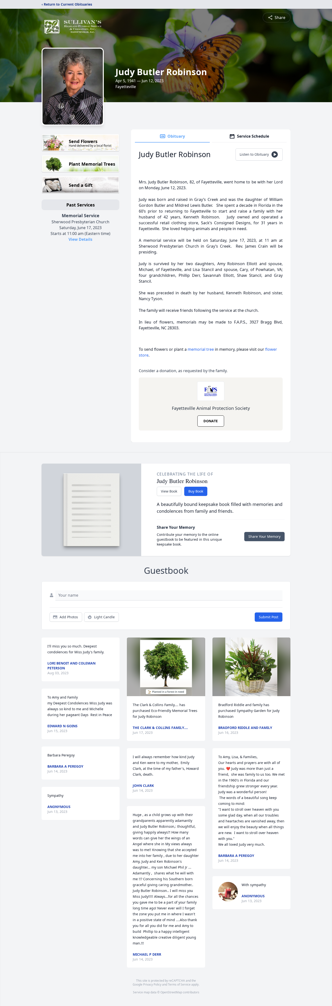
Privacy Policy (152, 984)
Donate (210, 421)
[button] (166, 667)
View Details (80, 239)
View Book (169, 491)
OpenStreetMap (171, 992)
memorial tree (201, 349)
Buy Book (195, 491)
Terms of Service (179, 984)
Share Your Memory (264, 536)
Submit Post (268, 617)
